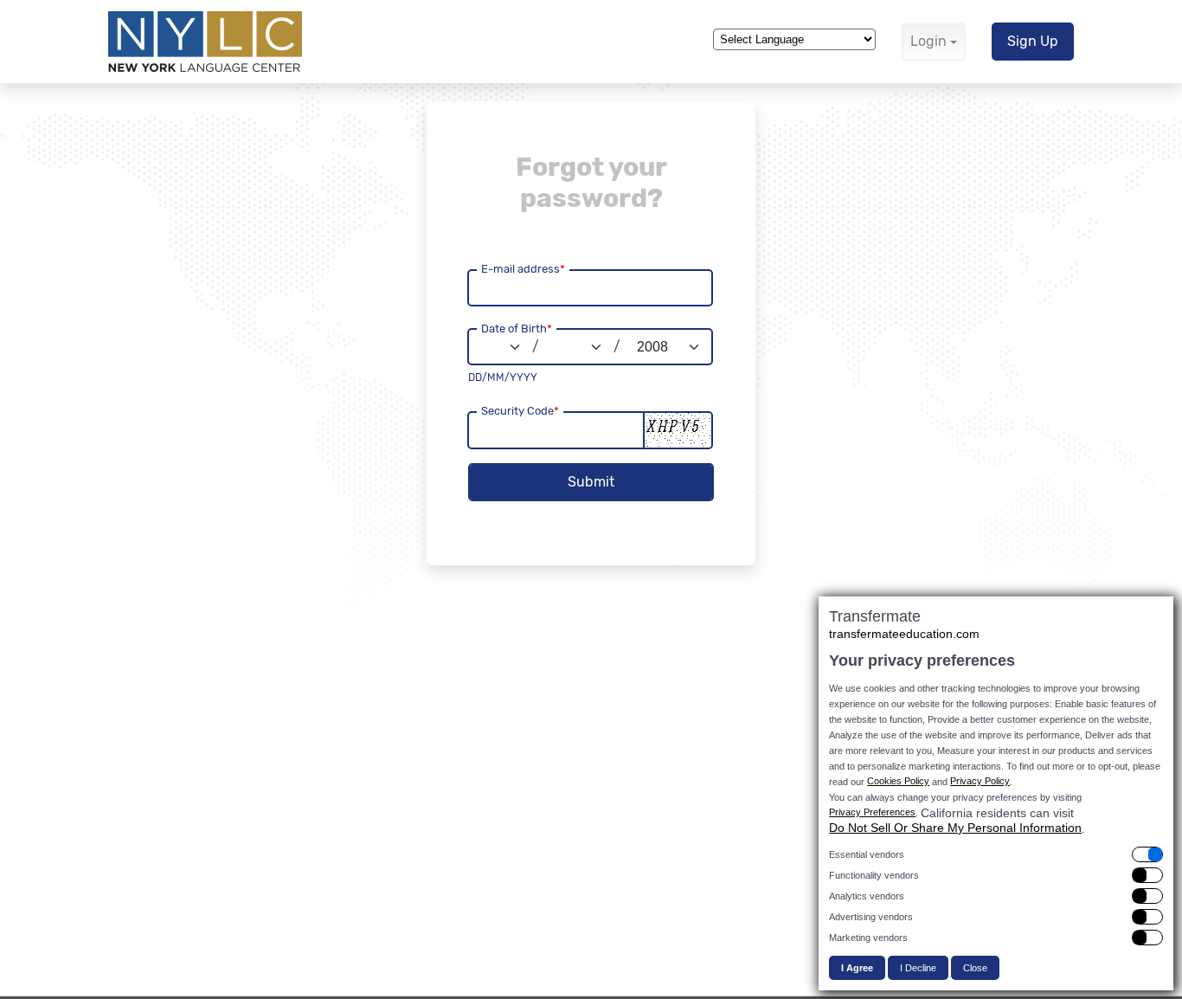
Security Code (520, 410)
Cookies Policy (898, 781)
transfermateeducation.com (904, 634)
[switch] (996, 854)
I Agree (857, 968)
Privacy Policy (980, 781)
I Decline (918, 968)
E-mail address (523, 268)
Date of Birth (516, 328)
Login (928, 41)
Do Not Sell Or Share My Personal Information (955, 828)
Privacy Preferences (872, 812)
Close (975, 968)
